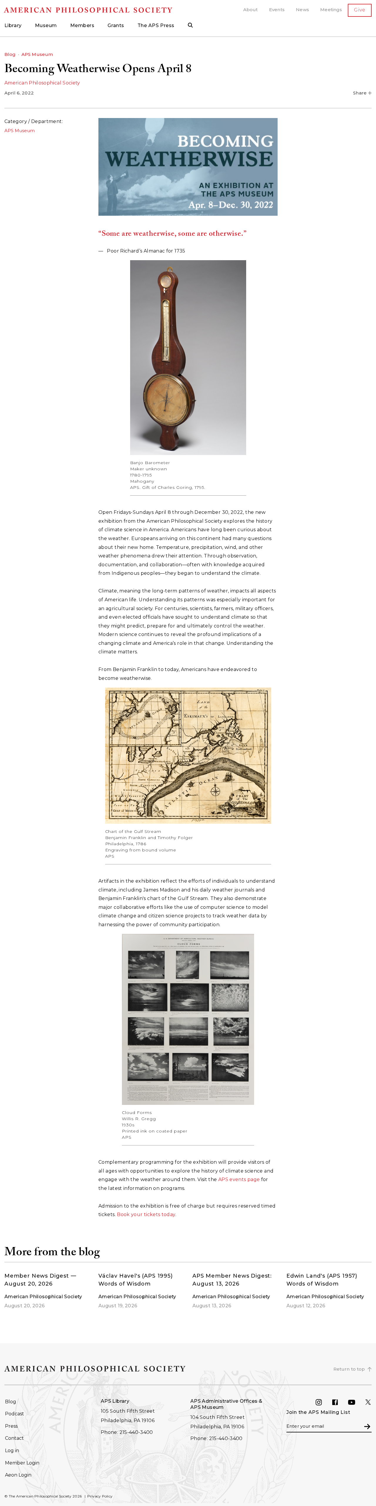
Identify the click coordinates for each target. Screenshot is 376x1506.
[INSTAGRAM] (323, 1402)
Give (359, 10)
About (250, 9)
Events (277, 9)
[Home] (94, 10)
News (302, 9)
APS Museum (37, 54)
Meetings (331, 9)
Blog (10, 54)
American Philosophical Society (42, 83)
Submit (367, 1426)
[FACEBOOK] (340, 1402)
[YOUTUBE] (356, 1402)
